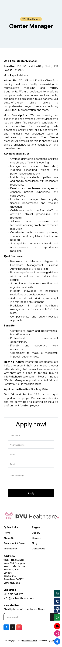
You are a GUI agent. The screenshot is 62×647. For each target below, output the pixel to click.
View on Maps (11, 582)
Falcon (54, 640)
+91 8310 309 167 (13, 594)
